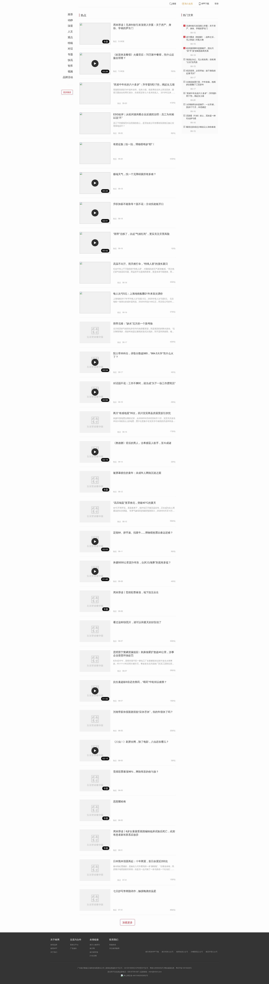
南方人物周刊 (95, 944)
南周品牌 (53, 944)
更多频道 (67, 92)
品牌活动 (68, 77)
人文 (70, 31)
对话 (70, 48)
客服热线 (112, 944)
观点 (70, 37)
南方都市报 (94, 952)
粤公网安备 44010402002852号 (136, 975)
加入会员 (189, 3)
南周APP (53, 948)
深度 (70, 25)
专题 (70, 54)
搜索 (174, 3)
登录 (217, 3)
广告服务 (73, 948)
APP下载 (205, 3)
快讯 (70, 60)
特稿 (70, 43)
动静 (70, 20)
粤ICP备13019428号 (184, 968)
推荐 (70, 14)
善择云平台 (74, 944)
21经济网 (93, 955)
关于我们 (53, 952)
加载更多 (127, 922)
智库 (70, 65)
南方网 (92, 948)
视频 (70, 71)
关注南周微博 (114, 948)
